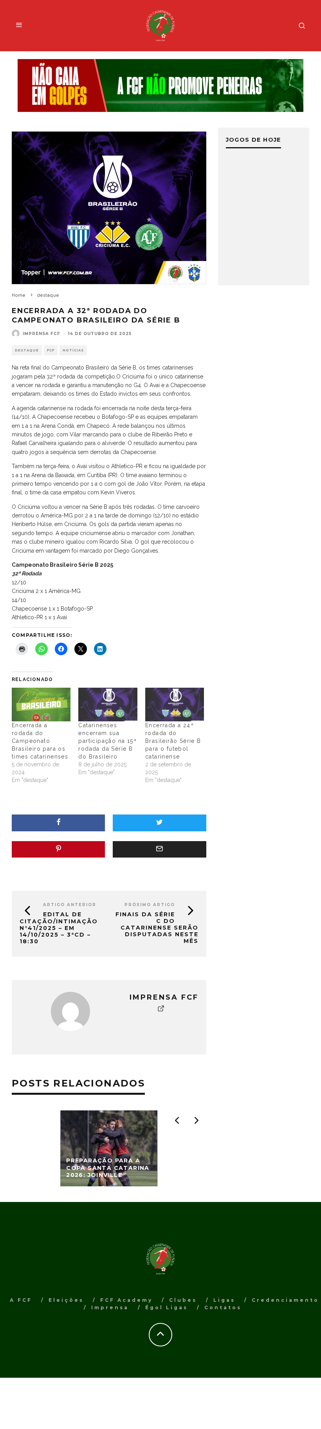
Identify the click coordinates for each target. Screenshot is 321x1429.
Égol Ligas (166, 1307)
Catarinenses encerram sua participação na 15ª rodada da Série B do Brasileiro (107, 741)
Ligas (224, 1300)
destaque (27, 350)
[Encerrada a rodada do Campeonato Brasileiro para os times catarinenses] (41, 704)
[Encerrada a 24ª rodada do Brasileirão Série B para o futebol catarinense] (174, 704)
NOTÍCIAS (73, 350)
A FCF (21, 1300)
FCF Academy (126, 1300)
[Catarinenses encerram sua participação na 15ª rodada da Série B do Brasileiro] (107, 704)
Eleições (66, 1300)
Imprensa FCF (41, 333)
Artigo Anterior (69, 904)
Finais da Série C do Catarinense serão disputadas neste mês (156, 927)
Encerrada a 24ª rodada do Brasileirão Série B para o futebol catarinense (173, 741)
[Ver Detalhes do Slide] (160, 85)
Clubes (183, 1300)
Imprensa (110, 1307)
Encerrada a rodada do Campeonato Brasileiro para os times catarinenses (40, 741)
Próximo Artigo (149, 904)
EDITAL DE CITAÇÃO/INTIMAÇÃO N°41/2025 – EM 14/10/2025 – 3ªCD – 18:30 (59, 927)
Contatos (223, 1307)
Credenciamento (285, 1300)
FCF (50, 350)
